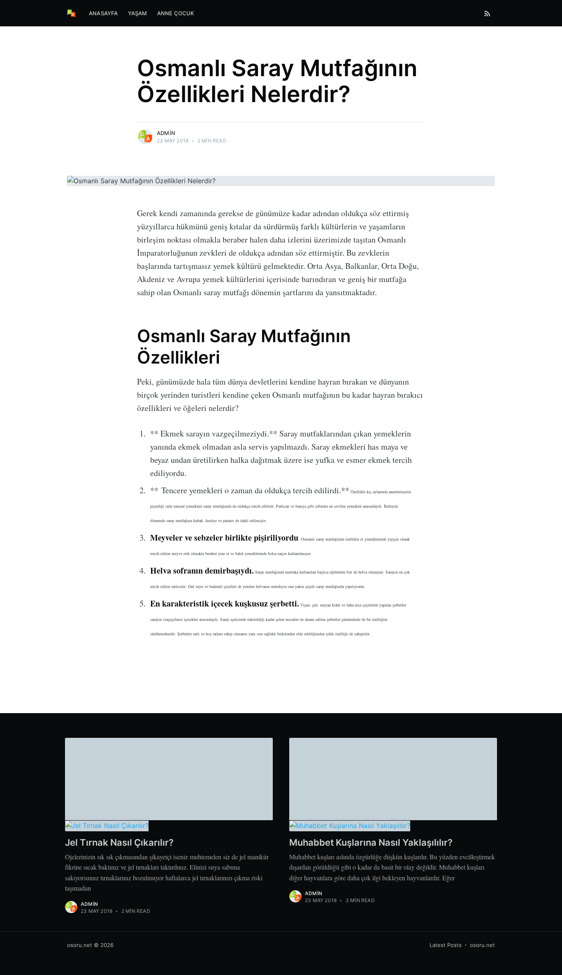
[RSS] (487, 13)
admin (166, 133)
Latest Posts (446, 945)
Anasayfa (103, 13)
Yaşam (137, 13)
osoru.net (79, 945)
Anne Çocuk (176, 13)
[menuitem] (103, 13)
